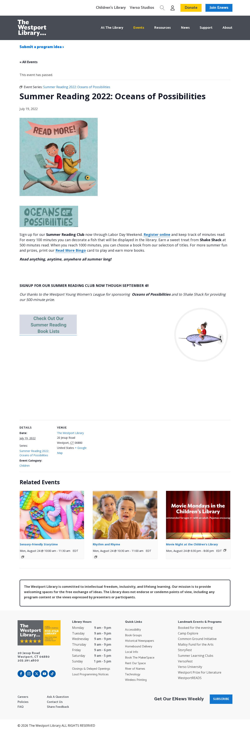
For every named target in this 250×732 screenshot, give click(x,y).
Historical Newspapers (139, 640)
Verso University (190, 667)
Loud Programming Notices (90, 674)
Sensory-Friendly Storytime (39, 544)
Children (25, 465)
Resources (162, 28)
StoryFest (185, 650)
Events (138, 28)
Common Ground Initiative (197, 639)
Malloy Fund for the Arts (195, 644)
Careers (23, 697)
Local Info (131, 652)
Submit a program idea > (42, 47)
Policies (23, 702)
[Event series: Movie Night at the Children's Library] (224, 550)
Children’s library (111, 8)
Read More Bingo (70, 250)
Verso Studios (142, 8)
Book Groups (133, 635)
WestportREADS (190, 678)
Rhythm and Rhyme (106, 544)
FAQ (20, 707)
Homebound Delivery (138, 646)
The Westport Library (70, 433)
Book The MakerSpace (139, 657)
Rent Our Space (135, 663)
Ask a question (58, 697)
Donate (191, 7)
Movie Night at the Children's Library (192, 544)
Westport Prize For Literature (199, 672)
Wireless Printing (136, 680)
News (185, 28)
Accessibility (133, 629)
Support (206, 28)
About (227, 28)
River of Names (135, 668)
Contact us (55, 702)
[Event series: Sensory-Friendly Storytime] (22, 557)
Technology (132, 674)
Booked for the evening (195, 628)
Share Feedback (58, 707)
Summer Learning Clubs (195, 655)
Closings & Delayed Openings (91, 668)
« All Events (29, 62)
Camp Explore (188, 633)
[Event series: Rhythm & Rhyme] (95, 557)
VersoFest (185, 661)
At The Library (112, 28)
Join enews (219, 7)
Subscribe (221, 699)
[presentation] (52, 515)
